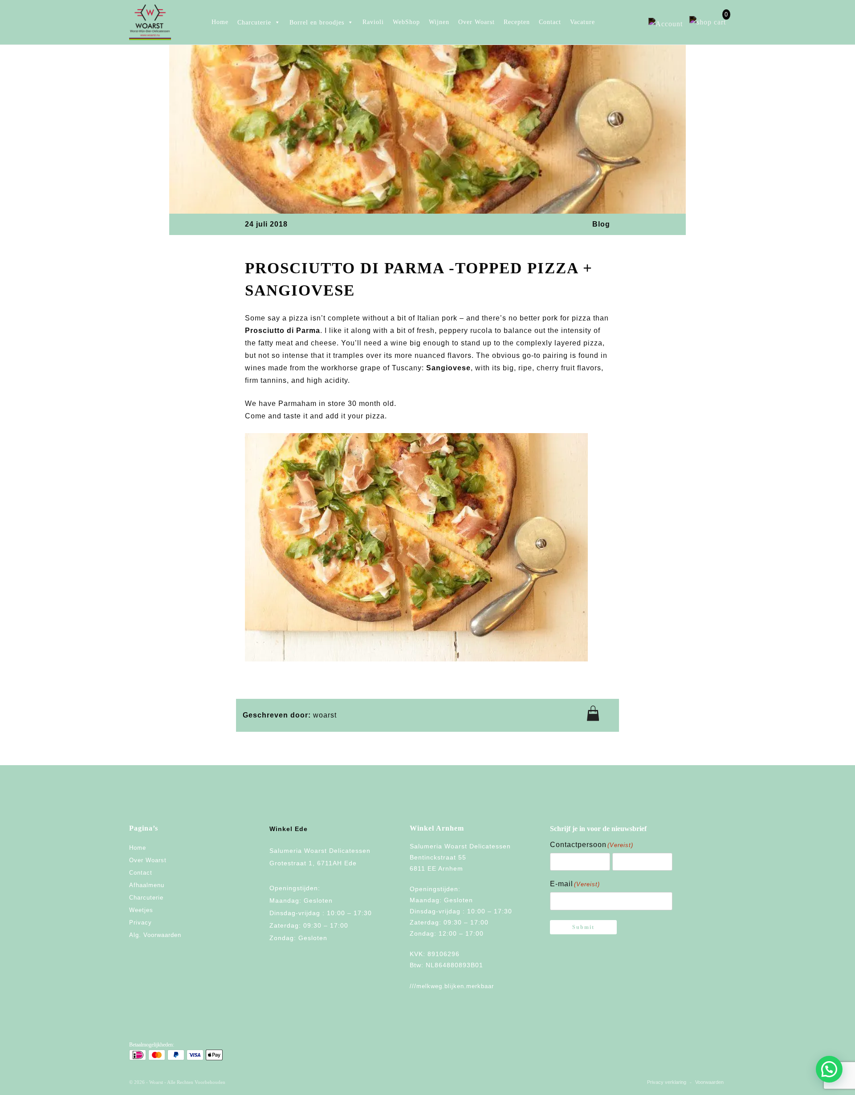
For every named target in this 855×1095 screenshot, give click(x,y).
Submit (583, 927)
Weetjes (141, 910)
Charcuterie (146, 897)
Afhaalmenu (146, 885)
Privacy (140, 922)
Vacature (582, 22)
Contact (550, 22)
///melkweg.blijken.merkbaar (452, 986)
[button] (829, 1069)
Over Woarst (476, 22)
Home (220, 22)
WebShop (406, 22)
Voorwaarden (709, 1082)
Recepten (517, 22)
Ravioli (373, 22)
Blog (601, 224)
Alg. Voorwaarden (155, 935)
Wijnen (439, 22)
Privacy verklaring (666, 1082)
